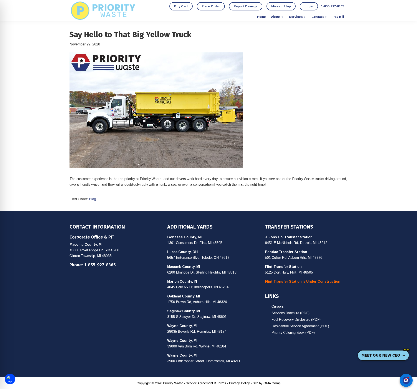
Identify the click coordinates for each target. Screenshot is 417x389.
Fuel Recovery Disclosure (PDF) (296, 319)
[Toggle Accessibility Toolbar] (10, 379)
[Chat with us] (406, 380)
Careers (277, 306)
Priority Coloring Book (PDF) (293, 332)
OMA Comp (272, 383)
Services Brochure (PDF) (290, 313)
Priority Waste (103, 10)
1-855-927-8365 (100, 264)
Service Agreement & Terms (206, 383)
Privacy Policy (239, 383)
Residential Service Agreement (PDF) (300, 326)
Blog (92, 199)
